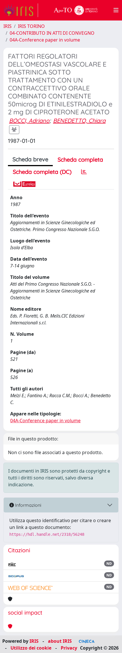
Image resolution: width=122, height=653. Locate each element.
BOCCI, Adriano (29, 120)
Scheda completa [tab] (80, 159)
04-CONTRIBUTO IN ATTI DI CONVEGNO (52, 33)
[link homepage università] (76, 10)
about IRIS (60, 641)
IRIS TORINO (31, 26)
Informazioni (27, 505)
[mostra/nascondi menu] (116, 10)
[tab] (84, 172)
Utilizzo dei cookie (30, 648)
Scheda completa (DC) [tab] (42, 171)
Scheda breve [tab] (30, 159)
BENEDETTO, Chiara (79, 120)
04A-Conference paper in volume (45, 40)
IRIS (7, 26)
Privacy (69, 648)
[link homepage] (20, 10)
